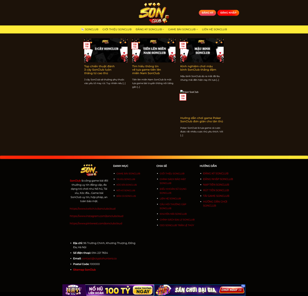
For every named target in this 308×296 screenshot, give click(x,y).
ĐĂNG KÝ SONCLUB (215, 173)
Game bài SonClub (182, 29)
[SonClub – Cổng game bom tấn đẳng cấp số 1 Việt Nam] (154, 13)
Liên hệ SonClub (214, 29)
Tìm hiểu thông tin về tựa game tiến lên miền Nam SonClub (146, 70)
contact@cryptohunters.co (99, 258)
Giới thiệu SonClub (117, 29)
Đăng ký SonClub (149, 29)
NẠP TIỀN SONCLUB (216, 184)
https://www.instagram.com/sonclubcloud (96, 216)
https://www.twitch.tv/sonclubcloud (93, 208)
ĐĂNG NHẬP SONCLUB (218, 179)
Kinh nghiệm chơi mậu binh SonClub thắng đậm (198, 68)
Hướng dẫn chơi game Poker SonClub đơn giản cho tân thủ (201, 119)
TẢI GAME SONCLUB (216, 195)
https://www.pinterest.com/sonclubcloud (96, 223)
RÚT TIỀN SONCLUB (216, 190)
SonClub (91, 29)
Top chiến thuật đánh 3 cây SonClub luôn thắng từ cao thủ (99, 70)
